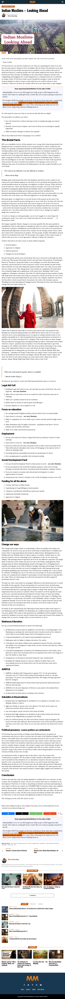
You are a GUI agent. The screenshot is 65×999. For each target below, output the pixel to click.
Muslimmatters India (53, 843)
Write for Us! (41, 989)
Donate (34, 989)
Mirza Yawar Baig (12, 16)
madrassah (36, 843)
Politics (10, 845)
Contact (28, 989)
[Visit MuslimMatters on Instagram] (36, 985)
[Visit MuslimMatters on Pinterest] (32, 985)
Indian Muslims (22, 843)
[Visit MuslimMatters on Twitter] (28, 985)
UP (15, 845)
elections (14, 843)
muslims (4, 845)
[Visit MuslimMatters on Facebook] (24, 985)
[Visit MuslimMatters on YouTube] (40, 985)
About (22, 989)
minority (43, 843)
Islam (29, 843)
